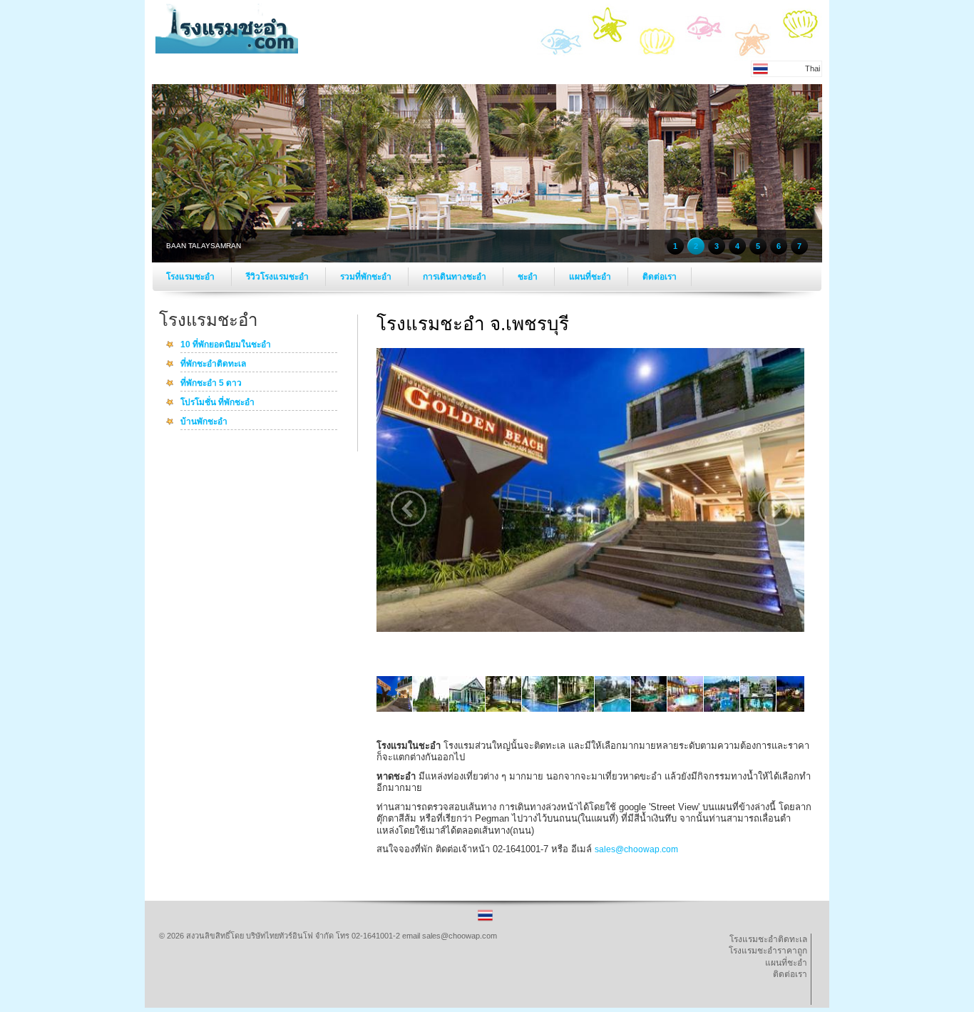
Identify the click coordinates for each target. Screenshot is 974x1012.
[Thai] (485, 920)
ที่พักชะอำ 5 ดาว (211, 383)
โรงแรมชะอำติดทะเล (768, 939)
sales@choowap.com (636, 849)
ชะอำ (529, 277)
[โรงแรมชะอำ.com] (226, 51)
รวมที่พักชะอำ (367, 277)
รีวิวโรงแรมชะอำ (278, 277)
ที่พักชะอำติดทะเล (213, 364)
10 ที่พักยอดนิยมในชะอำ (225, 345)
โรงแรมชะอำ (191, 277)
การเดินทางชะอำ (455, 277)
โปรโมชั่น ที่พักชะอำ (217, 403)
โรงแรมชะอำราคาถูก (768, 951)
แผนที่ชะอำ (591, 277)
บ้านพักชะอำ (203, 422)
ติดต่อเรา (659, 277)
